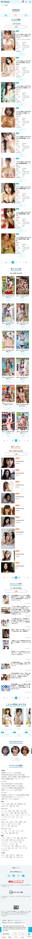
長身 (24, 813)
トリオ (11, 831)
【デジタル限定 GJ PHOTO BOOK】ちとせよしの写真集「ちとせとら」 (23, 36)
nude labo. (16, 799)
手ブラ (5, 855)
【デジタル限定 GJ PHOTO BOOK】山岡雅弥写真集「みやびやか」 (23, 188)
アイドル (15, 838)
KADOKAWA (18, 772)
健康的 (5, 815)
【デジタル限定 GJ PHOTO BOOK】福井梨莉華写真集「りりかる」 (23, 163)
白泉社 (3, 779)
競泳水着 (22, 804)
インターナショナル (8, 817)
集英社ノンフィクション (7, 790)
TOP (2, 5)
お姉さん (14, 822)
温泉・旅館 (14, 833)
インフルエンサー (8, 846)
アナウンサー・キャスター (10, 844)
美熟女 (23, 822)
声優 (13, 840)
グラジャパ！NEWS (26, 15)
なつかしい (6, 824)
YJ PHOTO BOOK (17, 784)
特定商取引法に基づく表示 (7, 922)
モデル (5, 840)
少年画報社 (14, 777)
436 (12, 577)
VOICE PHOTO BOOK (7, 797)
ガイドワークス (10, 772)
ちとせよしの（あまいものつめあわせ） (23, 40)
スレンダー (6, 811)
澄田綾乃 (18, 242)
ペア (4, 831)
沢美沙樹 (18, 141)
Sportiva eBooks (18, 790)
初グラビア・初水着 (16, 855)
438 (19, 577)
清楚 (14, 826)
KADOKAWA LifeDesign (7, 774)
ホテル (4, 833)
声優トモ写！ (4, 799)
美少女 (5, 822)
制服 (14, 804)
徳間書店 (24, 777)
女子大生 (21, 840)
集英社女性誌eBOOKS (18, 788)
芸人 (15, 848)
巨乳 (16, 811)
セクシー (6, 826)
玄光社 (15, 774)
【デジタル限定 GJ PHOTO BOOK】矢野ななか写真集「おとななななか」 (23, 113)
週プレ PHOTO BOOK (7, 784)
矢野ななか (18, 116)
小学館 (9, 777)
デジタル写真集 (6, 15)
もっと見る (16, 758)
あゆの (17, 66)
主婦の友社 (4, 777)
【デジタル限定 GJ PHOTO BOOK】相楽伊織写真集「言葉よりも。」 (23, 214)
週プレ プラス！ (16, 15)
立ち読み (21, 54)
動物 (13, 857)
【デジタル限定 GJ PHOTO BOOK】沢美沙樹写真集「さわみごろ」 (23, 138)
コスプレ (5, 804)
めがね (5, 806)
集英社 (23, 774)
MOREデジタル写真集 (17, 786)
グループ (20, 831)
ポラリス (11, 799)
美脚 (17, 813)
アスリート (23, 848)
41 (19, 440)
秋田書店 (3, 772)
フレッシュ (14, 815)
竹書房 (19, 777)
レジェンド (6, 848)
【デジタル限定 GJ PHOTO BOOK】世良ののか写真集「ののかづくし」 (23, 88)
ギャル (19, 817)
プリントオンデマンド (19, 797)
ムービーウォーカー (19, 779)
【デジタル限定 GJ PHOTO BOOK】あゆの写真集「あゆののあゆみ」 (23, 62)
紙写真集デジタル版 (6, 795)
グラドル (6, 838)
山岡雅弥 (18, 192)
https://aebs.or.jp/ (4, 915)
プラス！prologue (16, 795)
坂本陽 (23, 48)
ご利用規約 (4, 920)
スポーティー (25, 815)
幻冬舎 (19, 774)
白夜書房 (7, 779)
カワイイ (16, 824)
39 (12, 440)
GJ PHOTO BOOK (6, 786)
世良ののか (18, 91)
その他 (19, 857)
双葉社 (12, 779)
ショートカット (7, 813)
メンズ (5, 857)
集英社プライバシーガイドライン (14, 920)
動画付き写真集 (25, 795)
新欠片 (28, 777)
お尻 (23, 811)
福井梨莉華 (18, 166)
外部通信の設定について (19, 922)
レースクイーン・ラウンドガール (11, 842)
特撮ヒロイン (20, 846)
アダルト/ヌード (5, 850)
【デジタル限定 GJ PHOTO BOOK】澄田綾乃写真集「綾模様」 (23, 239)
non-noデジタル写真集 (7, 788)
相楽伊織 (18, 217)
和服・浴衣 (15, 806)
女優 (24, 838)
